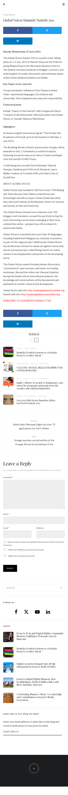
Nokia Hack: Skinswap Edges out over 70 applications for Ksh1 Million (34, 425)
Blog (19, 378)
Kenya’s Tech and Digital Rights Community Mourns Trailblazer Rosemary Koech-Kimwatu (40, 636)
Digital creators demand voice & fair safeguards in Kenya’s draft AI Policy (36, 665)
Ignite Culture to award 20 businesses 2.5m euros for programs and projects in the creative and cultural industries (40, 385)
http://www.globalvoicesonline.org (46, 290)
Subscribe (34, 741)
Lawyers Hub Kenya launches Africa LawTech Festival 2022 (36, 402)
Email (6, 528)
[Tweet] (47, 30)
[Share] (17, 30)
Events (20, 348)
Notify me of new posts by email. (21, 556)
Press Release (9, 14)
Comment (8, 477)
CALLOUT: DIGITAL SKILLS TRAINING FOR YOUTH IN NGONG (40, 369)
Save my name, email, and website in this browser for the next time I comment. (33, 543)
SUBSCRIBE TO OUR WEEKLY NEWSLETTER (27, 300)
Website (39, 528)
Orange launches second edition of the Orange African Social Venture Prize (34, 440)
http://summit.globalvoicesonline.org (40, 294)
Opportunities (28, 378)
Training (34, 363)
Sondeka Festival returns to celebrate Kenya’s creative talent (37, 354)
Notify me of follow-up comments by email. (26, 550)
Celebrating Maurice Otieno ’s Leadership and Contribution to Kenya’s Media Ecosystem (39, 697)
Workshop (44, 363)
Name (6, 514)
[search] (61, 588)
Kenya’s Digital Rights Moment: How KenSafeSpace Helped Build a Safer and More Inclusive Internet (38, 682)
